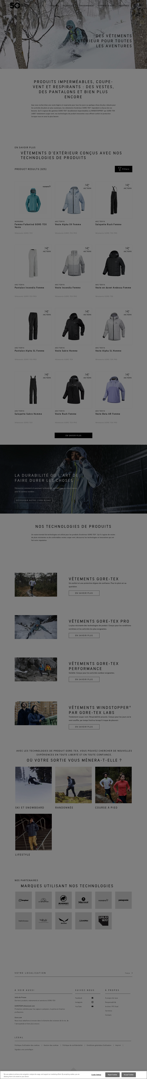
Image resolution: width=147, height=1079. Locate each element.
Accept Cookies (128, 1075)
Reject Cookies (112, 1075)
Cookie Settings (96, 1075)
